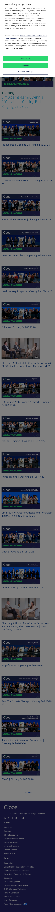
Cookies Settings (25, 72)
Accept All (25, 59)
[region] (27, 38)
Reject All (25, 65)
